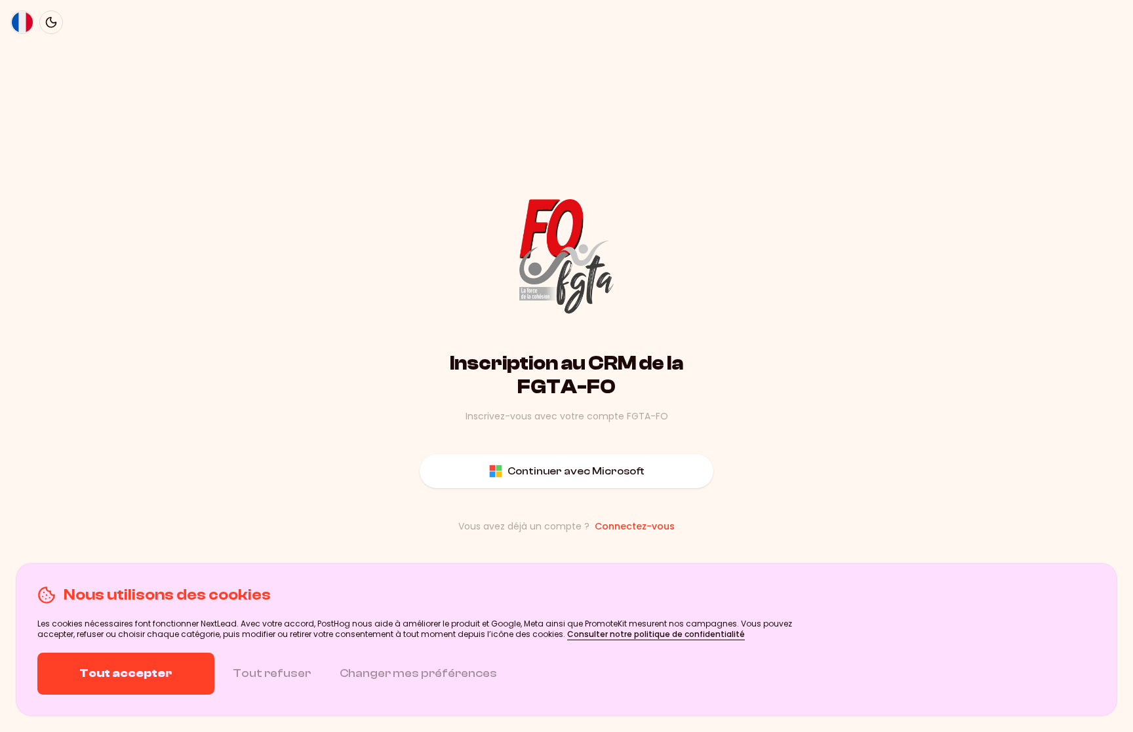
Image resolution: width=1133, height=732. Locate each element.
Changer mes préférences (418, 673)
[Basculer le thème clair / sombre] (51, 22)
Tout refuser (272, 673)
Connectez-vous (635, 526)
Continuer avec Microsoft (576, 471)
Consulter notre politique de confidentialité (656, 634)
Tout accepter (125, 673)
